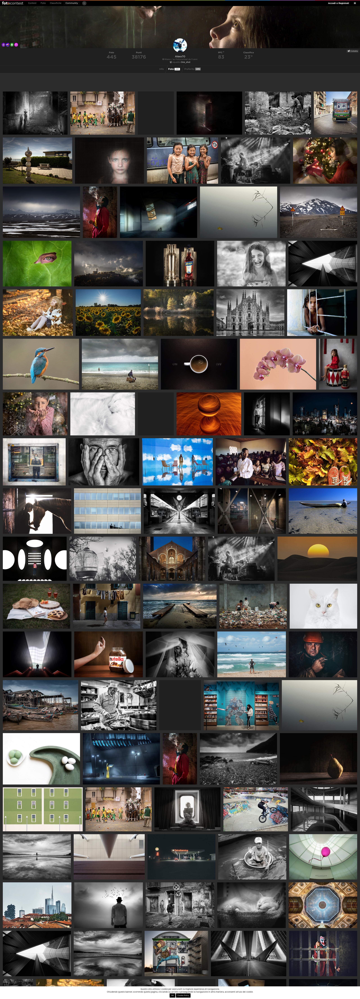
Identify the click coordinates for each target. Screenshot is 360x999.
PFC (220, 52)
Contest (32, 3)
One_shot (185, 62)
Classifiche (55, 3)
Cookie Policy (183, 995)
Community (72, 3)
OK (172, 995)
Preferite (192, 69)
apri (35, 113)
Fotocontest (12, 3)
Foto (43, 3)
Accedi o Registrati (338, 3)
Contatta (354, 51)
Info (161, 69)
